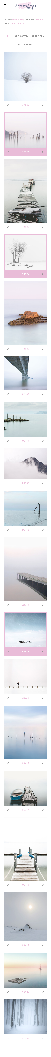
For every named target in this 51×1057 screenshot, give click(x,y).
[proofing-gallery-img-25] (25, 732)
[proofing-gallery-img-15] (25, 190)
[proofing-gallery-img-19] (25, 418)
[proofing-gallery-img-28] (25, 916)
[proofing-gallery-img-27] (25, 848)
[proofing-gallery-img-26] (25, 788)
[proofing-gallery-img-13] (25, 76)
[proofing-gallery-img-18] (25, 373)
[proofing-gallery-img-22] (25, 569)
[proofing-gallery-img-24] (25, 676)
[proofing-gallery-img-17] (25, 313)
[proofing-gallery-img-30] (25, 1016)
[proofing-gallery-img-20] (25, 463)
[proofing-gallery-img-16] (25, 251)
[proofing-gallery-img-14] (25, 129)
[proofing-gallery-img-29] (25, 970)
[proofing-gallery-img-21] (25, 508)
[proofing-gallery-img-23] (25, 629)
